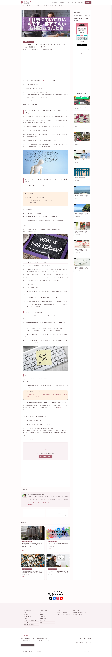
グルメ (25, 618)
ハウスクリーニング (44, 610)
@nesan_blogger (47, 80)
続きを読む (24, 550)
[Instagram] (57, 598)
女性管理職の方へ (55, 2)
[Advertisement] (45, 68)
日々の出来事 (42, 616)
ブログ (68, 2)
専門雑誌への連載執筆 (77, 614)
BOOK (86, 642)
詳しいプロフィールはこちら (33, 502)
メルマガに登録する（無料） (45, 456)
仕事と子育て (26, 612)
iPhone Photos (27, 616)
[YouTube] (61, 598)
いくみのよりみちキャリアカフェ (79, 612)
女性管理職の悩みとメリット (28, 41)
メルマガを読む (80, 2)
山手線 (41, 614)
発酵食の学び (42, 620)
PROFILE (76, 642)
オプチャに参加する (28, 439)
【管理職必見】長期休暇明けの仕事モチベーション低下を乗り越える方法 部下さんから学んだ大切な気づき (58, 573)
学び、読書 (26, 622)
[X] (50, 598)
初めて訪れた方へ (63, 2)
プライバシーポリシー (87, 651)
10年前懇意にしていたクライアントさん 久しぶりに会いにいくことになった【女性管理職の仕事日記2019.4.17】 (32, 545)
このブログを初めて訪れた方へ (63, 612)
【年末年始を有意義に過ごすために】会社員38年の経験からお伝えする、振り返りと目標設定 (32, 572)
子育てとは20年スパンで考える (63, 614)
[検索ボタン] (88, 50)
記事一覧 (31, 504)
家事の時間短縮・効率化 (29, 624)
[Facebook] (54, 598)
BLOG (90, 642)
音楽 (41, 622)
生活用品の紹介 (43, 618)
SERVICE (81, 642)
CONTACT (88, 2)
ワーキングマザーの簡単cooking (30, 620)
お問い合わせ (61, 407)
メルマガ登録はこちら (45, 502)
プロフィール (74, 2)
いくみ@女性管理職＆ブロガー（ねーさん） (38, 494)
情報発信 (26, 614)
